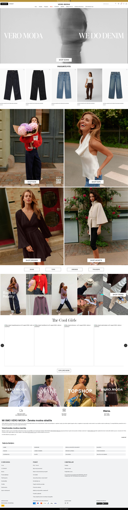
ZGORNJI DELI (6, 454)
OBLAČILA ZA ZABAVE (102, 454)
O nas (2, 465)
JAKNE (4, 447)
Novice (2, 471)
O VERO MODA (5, 462)
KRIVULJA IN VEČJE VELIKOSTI (73, 447)
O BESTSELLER (69, 462)
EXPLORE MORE (64, 370)
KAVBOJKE (36, 447)
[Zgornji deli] (96, 167)
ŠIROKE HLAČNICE (70, 450)
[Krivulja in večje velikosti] (112, 390)
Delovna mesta (68, 468)
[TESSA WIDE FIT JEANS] (64, 294)
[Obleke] (32, 245)
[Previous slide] (1, 85)
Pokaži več (123, 437)
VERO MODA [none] (4, 3)
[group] (12, 87)
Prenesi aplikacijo (4, 474)
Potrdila (3, 484)
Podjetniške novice (68, 471)
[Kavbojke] (31, 269)
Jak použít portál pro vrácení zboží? (40, 477)
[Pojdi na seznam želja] (123, 4)
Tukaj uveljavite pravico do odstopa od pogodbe (43, 496)
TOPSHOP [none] (11, 3)
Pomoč (35, 462)
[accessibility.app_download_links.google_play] (99, 504)
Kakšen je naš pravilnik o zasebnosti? (40, 490)
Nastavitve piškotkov (64, 508)
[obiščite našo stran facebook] (65, 503)
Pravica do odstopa (37, 487)
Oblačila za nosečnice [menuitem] (78, 6)
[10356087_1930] (32, 206)
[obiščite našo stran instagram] (67, 503)
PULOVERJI (68, 454)
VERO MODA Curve (32, 432)
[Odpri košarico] (126, 4)
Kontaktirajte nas (36, 481)
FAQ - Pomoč (36, 465)
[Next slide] (127, 85)
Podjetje (66, 465)
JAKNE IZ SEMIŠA (38, 450)
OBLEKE (5, 450)
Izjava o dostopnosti (5, 490)
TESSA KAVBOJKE (101, 450)
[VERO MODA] (64, 4)
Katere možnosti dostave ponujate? (40, 471)
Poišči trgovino (4, 477)
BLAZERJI (99, 447)
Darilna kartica (4, 487)
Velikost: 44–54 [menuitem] (69, 6)
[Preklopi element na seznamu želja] (24, 70)
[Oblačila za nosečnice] (16, 390)
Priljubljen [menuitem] (46, 6)
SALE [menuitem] (51, 6)
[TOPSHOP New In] (80, 390)
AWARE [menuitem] (62, 6)
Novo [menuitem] (36, 6)
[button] (12, 85)
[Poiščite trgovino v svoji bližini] (118, 4)
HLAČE (36, 454)
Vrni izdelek (35, 474)
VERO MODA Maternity (55, 430)
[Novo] (32, 148)
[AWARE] (48, 390)
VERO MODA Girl (91, 430)
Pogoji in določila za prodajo (38, 484)
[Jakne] (96, 245)
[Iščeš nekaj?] (116, 3)
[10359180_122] (96, 206)
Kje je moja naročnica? (37, 468)
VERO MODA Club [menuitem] (89, 6)
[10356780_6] (96, 128)
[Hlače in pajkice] (96, 269)
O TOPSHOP (4, 468)
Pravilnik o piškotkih (37, 493)
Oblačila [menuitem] (40, 6)
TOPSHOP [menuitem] (56, 6)
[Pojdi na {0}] (64, 36)
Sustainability (4, 481)
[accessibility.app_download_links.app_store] (105, 504)
